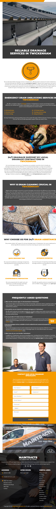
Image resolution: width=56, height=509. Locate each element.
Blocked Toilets (10, 112)
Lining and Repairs (38, 114)
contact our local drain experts (14, 330)
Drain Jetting (9, 114)
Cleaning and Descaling (40, 112)
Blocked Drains (10, 110)
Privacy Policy (42, 498)
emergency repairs (31, 83)
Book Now (41, 492)
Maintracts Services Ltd (19, 506)
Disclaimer (42, 494)
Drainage (41, 484)
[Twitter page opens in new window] (28, 466)
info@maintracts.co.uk (9, 476)
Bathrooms (42, 480)
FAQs (40, 488)
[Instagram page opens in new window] (30, 466)
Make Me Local (48, 506)
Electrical (41, 482)
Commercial (42, 486)
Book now (52, 321)
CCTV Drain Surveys (39, 110)
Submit (30, 419)
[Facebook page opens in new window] (26, 466)
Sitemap (41, 500)
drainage (23, 103)
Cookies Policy (43, 496)
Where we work (43, 473)
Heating (41, 476)
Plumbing (41, 475)
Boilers (41, 478)
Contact (41, 490)
